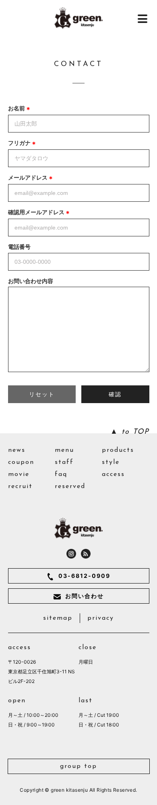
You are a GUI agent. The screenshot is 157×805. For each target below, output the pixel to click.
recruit (20, 486)
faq (61, 474)
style (111, 462)
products (118, 450)
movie (18, 474)
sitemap (57, 618)
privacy (100, 618)
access (113, 474)
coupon (21, 462)
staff (64, 462)
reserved (70, 486)
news (16, 450)
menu (64, 450)
